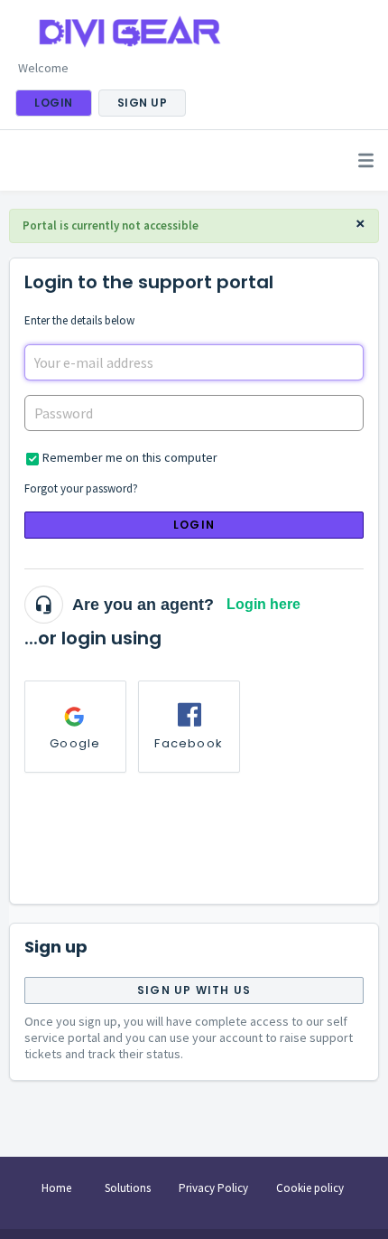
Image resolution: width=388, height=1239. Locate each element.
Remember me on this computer (129, 457)
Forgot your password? (81, 488)
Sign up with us (194, 990)
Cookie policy (310, 1188)
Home (56, 1188)
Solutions (128, 1188)
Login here (263, 604)
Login (194, 524)
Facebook (188, 743)
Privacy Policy (213, 1188)
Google (75, 743)
